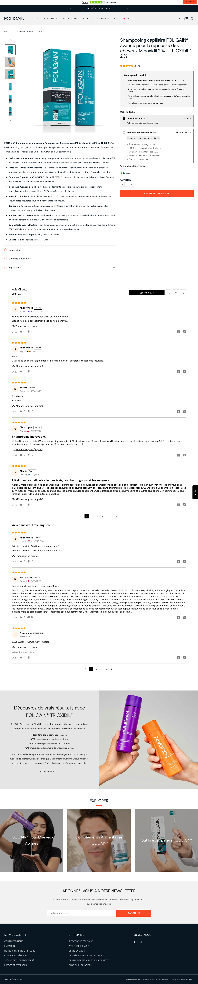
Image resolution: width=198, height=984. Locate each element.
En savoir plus (49, 771)
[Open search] (169, 292)
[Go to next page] (117, 516)
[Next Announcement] (127, 8)
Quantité (125, 179)
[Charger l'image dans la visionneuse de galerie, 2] (10, 62)
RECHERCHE (103, 18)
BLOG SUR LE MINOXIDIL (80, 965)
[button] (127, 65)
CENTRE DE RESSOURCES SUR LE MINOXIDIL (90, 960)
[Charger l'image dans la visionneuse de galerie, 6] (10, 111)
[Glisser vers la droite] (10, 120)
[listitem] (99, 8)
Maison (7, 31)
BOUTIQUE (31, 853)
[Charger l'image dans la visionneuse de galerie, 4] (10, 87)
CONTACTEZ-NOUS (13, 941)
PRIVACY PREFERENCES (15, 965)
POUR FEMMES (70, 18)
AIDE (116, 18)
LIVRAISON (9, 946)
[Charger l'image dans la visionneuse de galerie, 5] (10, 99)
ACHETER (34, 18)
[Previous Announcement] (71, 8)
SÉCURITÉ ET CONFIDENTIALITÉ (19, 960)
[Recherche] (192, 18)
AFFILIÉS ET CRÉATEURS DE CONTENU (87, 955)
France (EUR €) (12, 979)
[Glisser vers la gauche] (10, 41)
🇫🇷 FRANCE (128, 18)
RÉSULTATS (87, 18)
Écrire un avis (146, 292)
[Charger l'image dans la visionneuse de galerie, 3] (10, 74)
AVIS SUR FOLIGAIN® (79, 946)
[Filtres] (176, 292)
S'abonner (134, 913)
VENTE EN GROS (77, 951)
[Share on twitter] (184, 332)
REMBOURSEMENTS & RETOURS (19, 951)
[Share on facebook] (178, 332)
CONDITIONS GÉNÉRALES (16, 955)
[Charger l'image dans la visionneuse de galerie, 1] (10, 49)
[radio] (157, 121)
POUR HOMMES (51, 18)
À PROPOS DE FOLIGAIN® (81, 941)
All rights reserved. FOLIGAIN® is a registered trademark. (148, 979)
